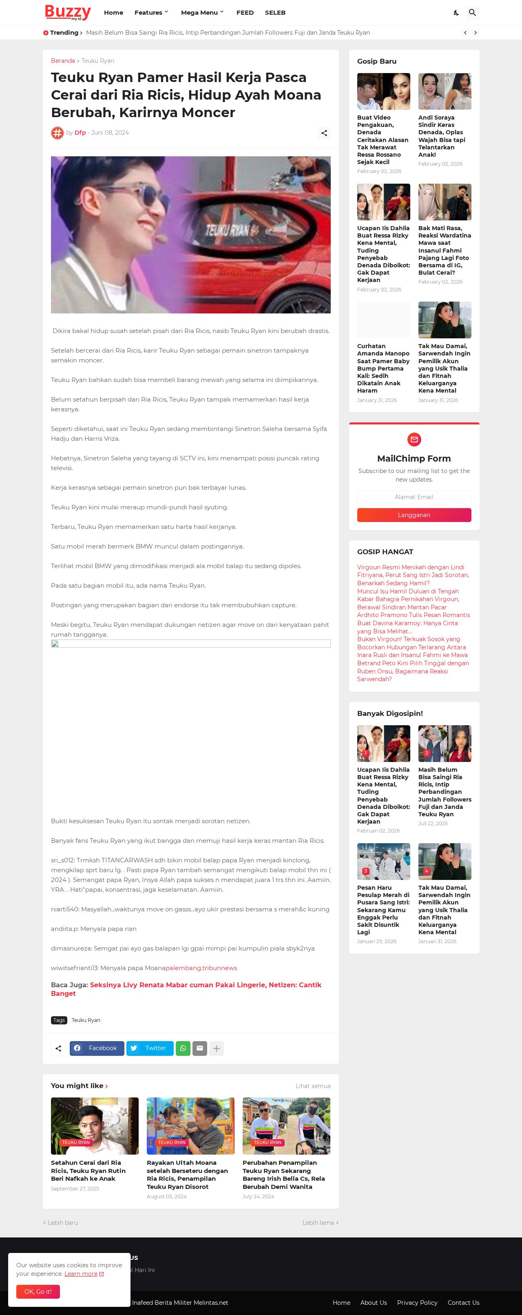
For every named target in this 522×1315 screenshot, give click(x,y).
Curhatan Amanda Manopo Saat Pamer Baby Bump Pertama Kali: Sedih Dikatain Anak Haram (383, 368)
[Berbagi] (324, 133)
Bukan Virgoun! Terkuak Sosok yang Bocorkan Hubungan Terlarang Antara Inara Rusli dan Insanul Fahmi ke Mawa (412, 647)
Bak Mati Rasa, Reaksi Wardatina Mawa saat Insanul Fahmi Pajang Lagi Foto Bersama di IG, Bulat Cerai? (444, 250)
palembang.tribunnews (201, 968)
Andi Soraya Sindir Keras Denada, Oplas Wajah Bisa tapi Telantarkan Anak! (441, 136)
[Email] (199, 1048)
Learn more (80, 1273)
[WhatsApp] (183, 1048)
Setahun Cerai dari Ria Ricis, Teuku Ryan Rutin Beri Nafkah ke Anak (88, 1170)
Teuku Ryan (98, 61)
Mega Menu (199, 12)
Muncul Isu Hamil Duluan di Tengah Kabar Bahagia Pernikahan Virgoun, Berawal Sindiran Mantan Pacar (408, 599)
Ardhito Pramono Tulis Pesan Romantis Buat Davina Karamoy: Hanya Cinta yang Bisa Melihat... (413, 623)
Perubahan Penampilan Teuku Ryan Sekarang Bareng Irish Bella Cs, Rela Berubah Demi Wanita (284, 1175)
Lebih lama (318, 1222)
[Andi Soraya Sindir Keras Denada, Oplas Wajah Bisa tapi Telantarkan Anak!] (444, 91)
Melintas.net (211, 1302)
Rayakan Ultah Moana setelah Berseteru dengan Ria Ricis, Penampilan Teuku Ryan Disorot (187, 1175)
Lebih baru (63, 1222)
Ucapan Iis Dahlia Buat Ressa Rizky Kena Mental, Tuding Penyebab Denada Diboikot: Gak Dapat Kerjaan (383, 254)
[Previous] (465, 33)
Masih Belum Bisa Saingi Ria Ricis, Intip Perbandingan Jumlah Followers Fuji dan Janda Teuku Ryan (228, 32)
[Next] (475, 33)
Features (148, 12)
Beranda (63, 61)
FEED (245, 12)
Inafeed (142, 1302)
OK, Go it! (38, 1291)
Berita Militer (173, 1302)
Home (113, 12)
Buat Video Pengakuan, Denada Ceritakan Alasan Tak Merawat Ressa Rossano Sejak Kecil (383, 140)
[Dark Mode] (457, 13)
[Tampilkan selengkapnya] (216, 1048)
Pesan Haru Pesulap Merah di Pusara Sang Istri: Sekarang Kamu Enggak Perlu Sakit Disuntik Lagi (383, 910)
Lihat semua (313, 1086)
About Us (374, 1302)
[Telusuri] (473, 13)
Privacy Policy (417, 1302)
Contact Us (464, 1302)
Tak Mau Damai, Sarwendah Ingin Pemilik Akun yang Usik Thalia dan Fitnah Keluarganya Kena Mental (444, 368)
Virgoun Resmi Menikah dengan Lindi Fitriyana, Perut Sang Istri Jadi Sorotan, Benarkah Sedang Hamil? (413, 575)
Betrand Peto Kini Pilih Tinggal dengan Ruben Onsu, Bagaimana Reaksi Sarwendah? (413, 671)
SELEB (275, 12)
